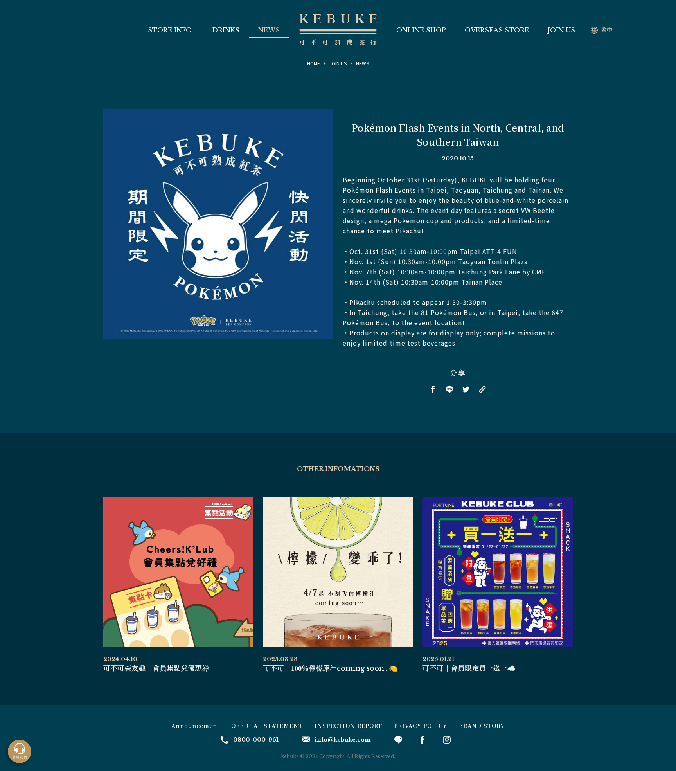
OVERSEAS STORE (497, 30)
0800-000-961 (256, 739)
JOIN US (561, 30)
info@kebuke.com (343, 739)
